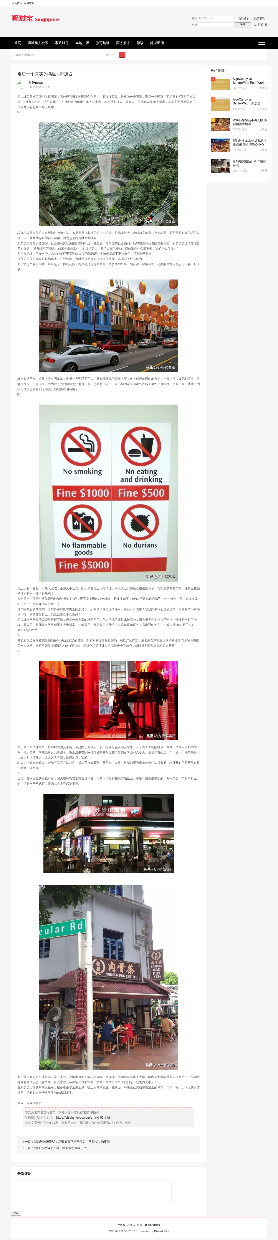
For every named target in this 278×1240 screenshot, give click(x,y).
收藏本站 (29, 3)
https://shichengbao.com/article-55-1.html (84, 1117)
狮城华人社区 (38, 42)
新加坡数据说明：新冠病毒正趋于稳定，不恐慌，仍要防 (72, 1141)
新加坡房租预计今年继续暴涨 (249, 163)
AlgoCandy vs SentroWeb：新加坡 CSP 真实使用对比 (246, 101)
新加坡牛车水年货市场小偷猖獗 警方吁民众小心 (249, 142)
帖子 (109, 54)
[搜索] (122, 55)
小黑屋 (131, 1225)
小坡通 (263, 129)
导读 (140, 42)
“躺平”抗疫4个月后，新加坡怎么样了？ (60, 1148)
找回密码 (259, 18)
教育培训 (103, 42)
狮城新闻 (157, 42)
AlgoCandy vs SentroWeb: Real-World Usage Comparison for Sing (249, 80)
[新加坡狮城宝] (35, 23)
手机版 (121, 1225)
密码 (194, 24)
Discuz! (158, 1231)
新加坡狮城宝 (153, 1225)
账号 (194, 18)
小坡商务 (262, 88)
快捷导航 (263, 43)
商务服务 (123, 42)
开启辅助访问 (266, 3)
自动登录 (243, 18)
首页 (17, 42)
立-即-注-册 (260, 24)
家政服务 (62, 42)
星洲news (36, 82)
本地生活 (82, 42)
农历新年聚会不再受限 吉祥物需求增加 (250, 122)
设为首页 (17, 3)
